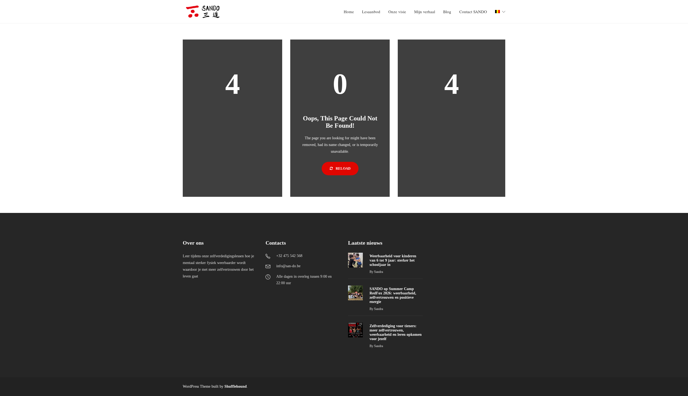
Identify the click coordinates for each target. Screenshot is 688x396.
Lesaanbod (371, 11)
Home (349, 11)
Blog (447, 11)
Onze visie (397, 11)
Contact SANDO (473, 11)
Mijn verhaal (424, 11)
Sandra (378, 272)
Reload (342, 168)
